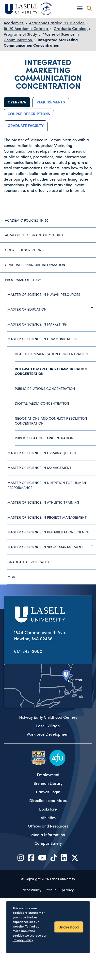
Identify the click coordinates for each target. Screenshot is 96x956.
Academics (14, 23)
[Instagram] (20, 857)
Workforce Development (48, 734)
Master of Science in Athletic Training (43, 502)
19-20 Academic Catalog (26, 28)
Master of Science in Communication (42, 338)
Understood (68, 927)
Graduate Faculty (26, 125)
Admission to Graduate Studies (34, 234)
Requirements (50, 102)
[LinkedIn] (64, 857)
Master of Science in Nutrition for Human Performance (46, 485)
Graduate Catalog (71, 28)
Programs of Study (21, 34)
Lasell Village (48, 725)
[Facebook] (31, 857)
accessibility (32, 889)
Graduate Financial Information (35, 264)
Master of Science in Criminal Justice (42, 452)
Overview (17, 102)
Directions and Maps (48, 800)
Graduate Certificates (28, 561)
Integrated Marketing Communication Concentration (41, 42)
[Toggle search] (89, 8)
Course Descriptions (29, 113)
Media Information (48, 834)
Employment (48, 774)
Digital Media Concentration (42, 403)
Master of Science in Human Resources (43, 294)
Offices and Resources (48, 826)
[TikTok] (53, 857)
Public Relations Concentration (45, 388)
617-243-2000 (28, 651)
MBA (11, 576)
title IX (52, 889)
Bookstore (48, 809)
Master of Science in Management (39, 467)
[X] (75, 857)
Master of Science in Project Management (47, 517)
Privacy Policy (23, 939)
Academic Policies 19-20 (26, 220)
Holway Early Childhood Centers (48, 717)
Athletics (48, 817)
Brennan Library (48, 783)
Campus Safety (48, 843)
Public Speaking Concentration (44, 437)
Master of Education (27, 309)
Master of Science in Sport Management (45, 546)
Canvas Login (48, 792)
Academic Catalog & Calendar (57, 23)
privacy (68, 889)
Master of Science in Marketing (37, 324)
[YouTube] (42, 857)
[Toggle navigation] (80, 8)
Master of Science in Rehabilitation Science (48, 531)
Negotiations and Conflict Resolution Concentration (51, 421)
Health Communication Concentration (51, 353)
